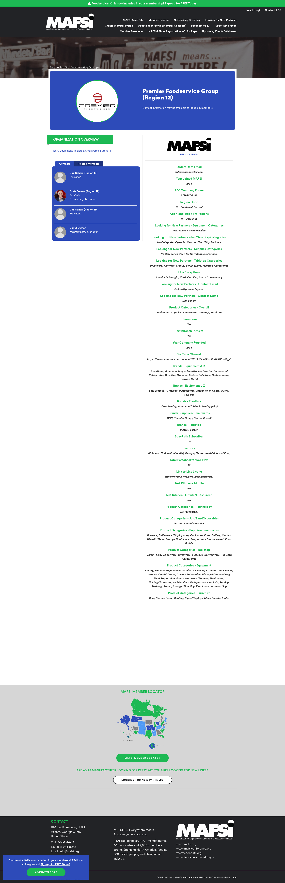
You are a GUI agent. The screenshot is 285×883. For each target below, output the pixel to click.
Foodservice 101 (200, 25)
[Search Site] (280, 10)
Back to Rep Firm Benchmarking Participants (76, 67)
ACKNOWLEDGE (46, 872)
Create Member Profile (119, 25)
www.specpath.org (189, 853)
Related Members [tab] (88, 163)
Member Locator (158, 20)
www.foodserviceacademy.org (196, 857)
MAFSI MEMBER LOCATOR (142, 757)
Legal (234, 877)
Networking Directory (187, 20)
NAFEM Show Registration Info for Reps (172, 31)
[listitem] (250, 10)
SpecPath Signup (226, 25)
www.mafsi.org (186, 844)
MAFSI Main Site (133, 20)
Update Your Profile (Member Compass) (162, 25)
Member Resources (131, 31)
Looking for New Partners (221, 20)
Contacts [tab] (64, 163)
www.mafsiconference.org (193, 848)
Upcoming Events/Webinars (219, 31)
